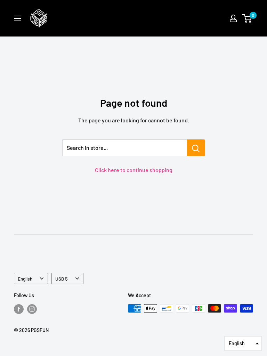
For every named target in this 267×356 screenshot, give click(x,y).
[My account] (233, 18)
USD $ (61, 279)
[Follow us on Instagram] (32, 309)
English (25, 279)
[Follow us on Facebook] (19, 309)
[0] (247, 18)
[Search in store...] (196, 147)
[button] (243, 343)
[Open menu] (17, 18)
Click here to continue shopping (133, 170)
